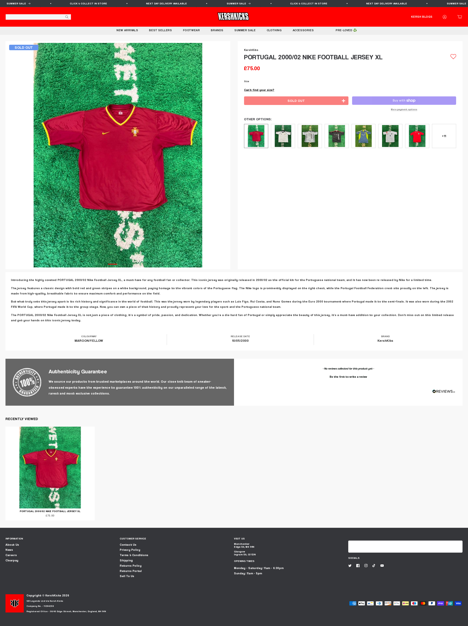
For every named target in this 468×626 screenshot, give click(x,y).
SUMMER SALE (245, 30)
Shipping (126, 560)
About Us (12, 544)
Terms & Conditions (134, 555)
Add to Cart (234, 622)
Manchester (242, 543)
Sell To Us (127, 576)
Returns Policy (130, 565)
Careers (11, 555)
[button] (461, 17)
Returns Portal (131, 571)
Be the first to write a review (348, 376)
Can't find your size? (259, 90)
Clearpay (11, 560)
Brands (217, 30)
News (9, 550)
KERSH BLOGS (422, 16)
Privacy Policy (130, 550)
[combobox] (38, 17)
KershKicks (53, 595)
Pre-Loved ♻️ (346, 30)
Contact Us (128, 544)
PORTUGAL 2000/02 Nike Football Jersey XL (50, 511)
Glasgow (239, 551)
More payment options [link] (404, 109)
